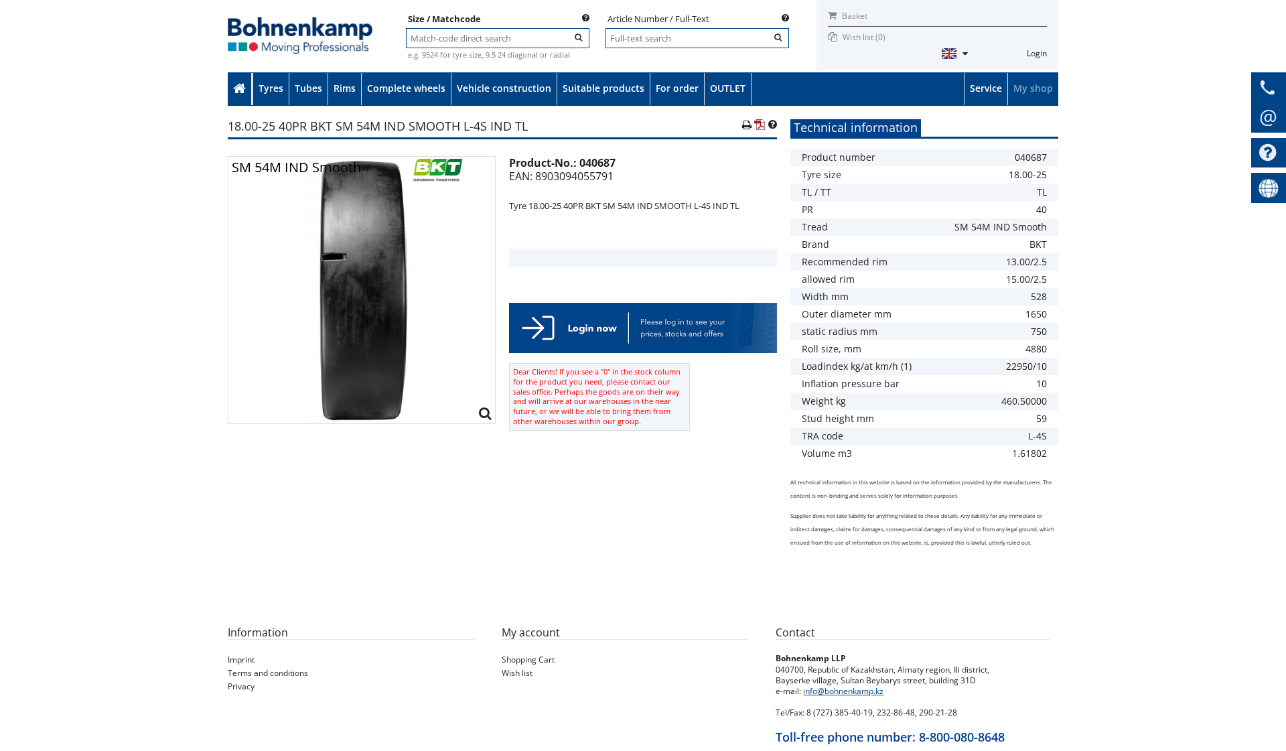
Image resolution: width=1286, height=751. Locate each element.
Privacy (241, 686)
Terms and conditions (268, 673)
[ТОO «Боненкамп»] (300, 21)
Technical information (856, 127)
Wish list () (864, 37)
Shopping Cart (528, 659)
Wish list (517, 673)
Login (1037, 53)
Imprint (241, 659)
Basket (853, 15)
